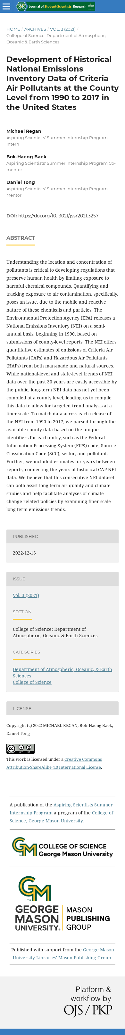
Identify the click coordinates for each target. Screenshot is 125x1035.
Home (13, 29)
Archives (35, 29)
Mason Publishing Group (84, 958)
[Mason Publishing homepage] (62, 934)
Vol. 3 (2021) (63, 29)
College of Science (32, 682)
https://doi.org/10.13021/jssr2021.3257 (58, 216)
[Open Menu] (6, 6)
